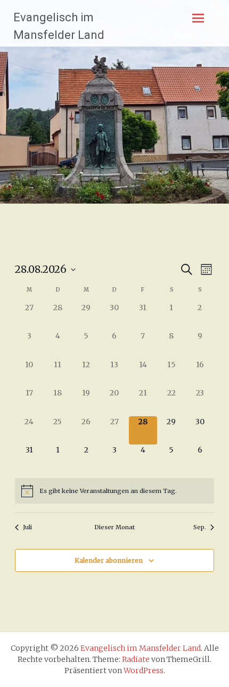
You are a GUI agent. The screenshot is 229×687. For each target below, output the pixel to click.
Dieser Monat (114, 527)
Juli (27, 527)
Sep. (199, 527)
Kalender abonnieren (109, 560)
